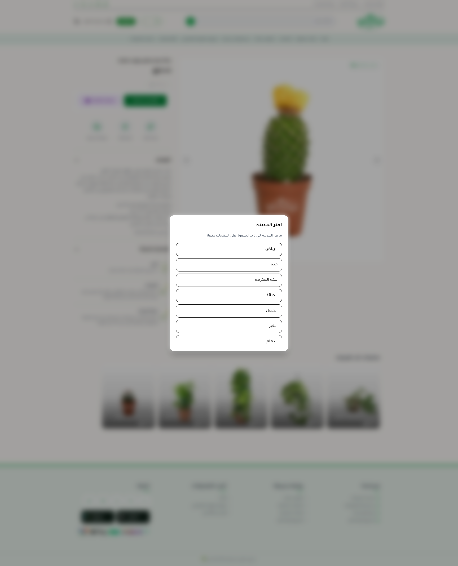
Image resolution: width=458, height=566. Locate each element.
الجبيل (272, 311)
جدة (274, 265)
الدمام (272, 342)
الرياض (271, 249)
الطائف (271, 295)
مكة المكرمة (266, 280)
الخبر (273, 326)
